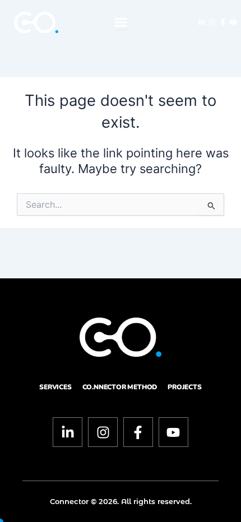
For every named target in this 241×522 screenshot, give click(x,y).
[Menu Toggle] (121, 22)
